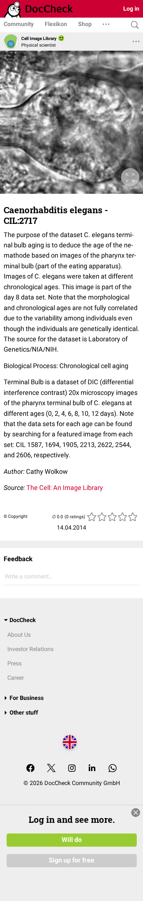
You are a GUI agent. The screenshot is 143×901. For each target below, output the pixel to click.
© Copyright (15, 516)
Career (15, 677)
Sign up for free (71, 860)
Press (14, 663)
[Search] (133, 25)
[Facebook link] (30, 768)
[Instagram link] (72, 768)
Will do (72, 839)
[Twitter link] (51, 768)
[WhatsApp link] (113, 768)
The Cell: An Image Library (64, 487)
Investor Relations (30, 649)
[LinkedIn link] (92, 768)
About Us (19, 634)
